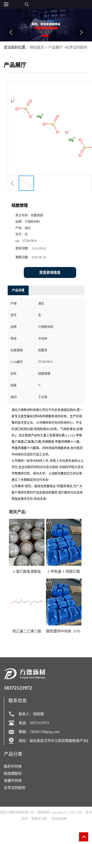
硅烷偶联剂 (13, 773)
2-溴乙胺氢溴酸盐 (27, 571)
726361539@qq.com (44, 732)
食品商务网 (59, 819)
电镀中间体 (13, 781)
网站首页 (37, 47)
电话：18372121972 (34, 723)
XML (78, 812)
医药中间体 (13, 766)
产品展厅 (55, 47)
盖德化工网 (39, 819)
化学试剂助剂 (76, 47)
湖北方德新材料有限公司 (17, 812)
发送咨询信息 (50, 272)
